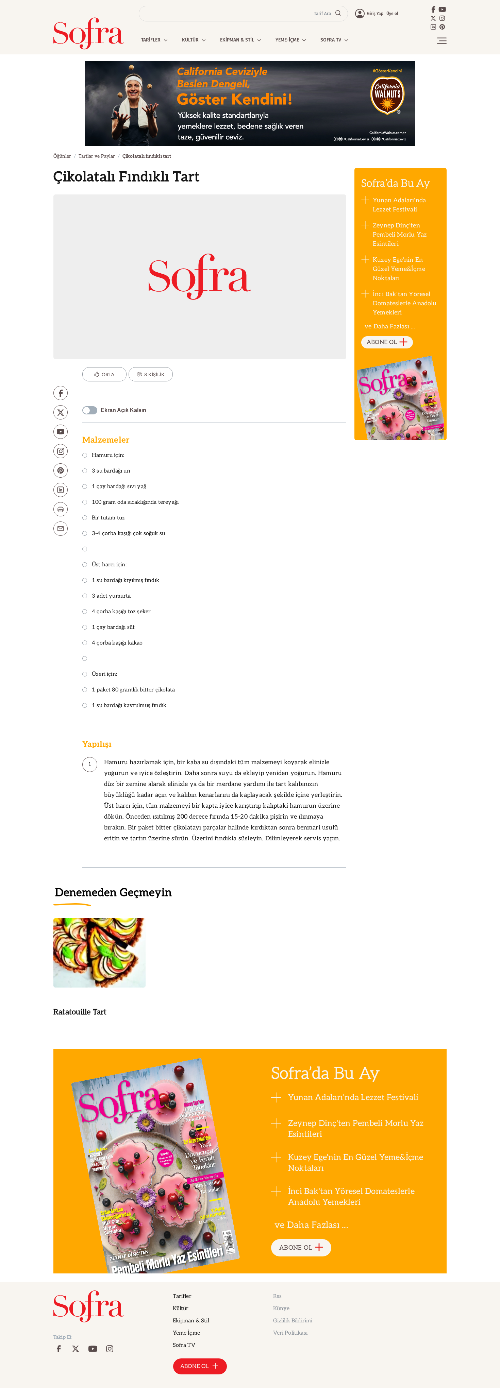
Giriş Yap (375, 14)
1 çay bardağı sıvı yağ (119, 487)
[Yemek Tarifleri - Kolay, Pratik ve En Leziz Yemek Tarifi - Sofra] (88, 33)
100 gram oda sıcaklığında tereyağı (135, 502)
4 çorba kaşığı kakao (117, 643)
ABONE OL (382, 342)
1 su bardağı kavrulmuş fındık (129, 706)
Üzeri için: (104, 675)
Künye (281, 1308)
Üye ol (392, 14)
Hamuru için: (108, 456)
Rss (277, 1296)
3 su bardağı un (111, 471)
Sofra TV (184, 1345)
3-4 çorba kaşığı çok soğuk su (128, 534)
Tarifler (182, 1296)
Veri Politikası (290, 1333)
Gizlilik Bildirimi (293, 1321)
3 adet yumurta (111, 596)
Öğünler (62, 156)
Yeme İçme (186, 1333)
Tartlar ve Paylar (97, 156)
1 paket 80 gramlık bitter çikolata (133, 690)
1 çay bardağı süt (113, 628)
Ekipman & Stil (191, 1321)
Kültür (181, 1308)
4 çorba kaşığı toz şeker (121, 612)
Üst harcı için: (109, 565)
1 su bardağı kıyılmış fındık (125, 581)
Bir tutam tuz (108, 518)
